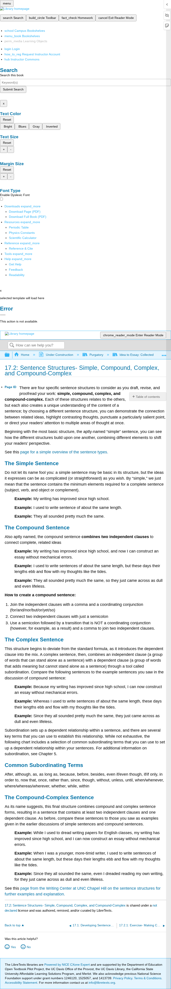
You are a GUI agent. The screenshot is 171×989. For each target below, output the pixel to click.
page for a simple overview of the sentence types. (64, 452)
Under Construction (59, 354)
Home (25, 354)
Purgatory (96, 354)
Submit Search (13, 89)
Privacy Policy (122, 978)
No (29, 947)
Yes (13, 947)
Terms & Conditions (147, 978)
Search (12, 345)
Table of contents (148, 396)
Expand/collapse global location (164, 353)
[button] (16, 269)
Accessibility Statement (21, 982)
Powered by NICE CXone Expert (67, 964)
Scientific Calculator (23, 238)
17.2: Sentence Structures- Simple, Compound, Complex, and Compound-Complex (65, 905)
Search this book (12, 75)
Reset (7, 119)
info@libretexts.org (101, 982)
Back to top (12, 925)
